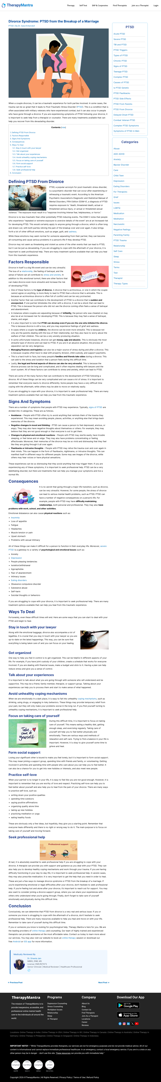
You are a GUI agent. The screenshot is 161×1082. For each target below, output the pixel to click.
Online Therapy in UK (72, 1032)
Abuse (116, 148)
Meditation (119, 218)
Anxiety (117, 159)
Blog (84, 1006)
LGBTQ (117, 208)
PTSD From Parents (123, 104)
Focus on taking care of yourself (28, 160)
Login (156, 5)
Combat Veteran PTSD (124, 120)
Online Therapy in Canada (94, 1032)
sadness (72, 231)
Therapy (70, 5)
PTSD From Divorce (123, 109)
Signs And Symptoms (20, 138)
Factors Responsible (19, 135)
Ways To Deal (16, 145)
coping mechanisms (87, 698)
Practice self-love (22, 166)
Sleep (116, 256)
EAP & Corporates (100, 5)
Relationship (119, 245)
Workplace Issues (54, 1010)
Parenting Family (121, 235)
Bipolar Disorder (121, 164)
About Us (86, 1003)
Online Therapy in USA (52, 1032)
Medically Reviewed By (24, 954)
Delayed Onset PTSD (123, 115)
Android (17, 941)
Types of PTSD (121, 55)
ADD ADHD (119, 154)
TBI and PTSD (120, 44)
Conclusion (15, 173)
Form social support (23, 163)
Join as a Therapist (140, 5)
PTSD (11, 26)
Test (116, 272)
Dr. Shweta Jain (34, 958)
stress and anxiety (52, 274)
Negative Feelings (122, 229)
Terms (116, 267)
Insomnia (15, 517)
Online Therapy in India (30, 1032)
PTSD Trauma (120, 240)
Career (84, 1022)
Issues (116, 202)
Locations (86, 1019)
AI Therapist (52, 1019)
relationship (27, 271)
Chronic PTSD (120, 61)
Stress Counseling (55, 1006)
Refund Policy (93, 1077)
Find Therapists (120, 5)
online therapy (39, 930)
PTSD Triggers (120, 50)
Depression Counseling (57, 1003)
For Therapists (120, 191)
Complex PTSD (121, 77)
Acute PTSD (119, 34)
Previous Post (15, 982)
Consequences (17, 142)
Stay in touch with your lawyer (27, 148)
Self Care (118, 251)
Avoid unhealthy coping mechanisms (30, 157)
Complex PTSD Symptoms (126, 125)
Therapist (118, 278)
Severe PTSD (120, 39)
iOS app (27, 941)
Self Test (83, 5)
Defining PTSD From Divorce (22, 132)
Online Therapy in (33, 1036)
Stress (116, 262)
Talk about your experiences (26, 154)
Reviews (85, 1025)
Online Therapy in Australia (120, 1032)
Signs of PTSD (120, 66)
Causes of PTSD (121, 82)
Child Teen (119, 175)
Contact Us (86, 1010)
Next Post (103, 982)
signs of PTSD (95, 407)
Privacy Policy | (66, 1077)
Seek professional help (24, 170)
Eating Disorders (121, 186)
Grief (116, 197)
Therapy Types (121, 283)
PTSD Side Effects (122, 98)
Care (116, 170)
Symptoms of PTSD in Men (126, 131)
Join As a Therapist (90, 1016)
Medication (119, 213)
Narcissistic (119, 224)
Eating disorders (19, 580)
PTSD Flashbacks (122, 93)
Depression (16, 558)
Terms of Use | (80, 1077)
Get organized (20, 151)
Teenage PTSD (121, 71)
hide (63, 127)
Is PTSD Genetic (121, 88)
